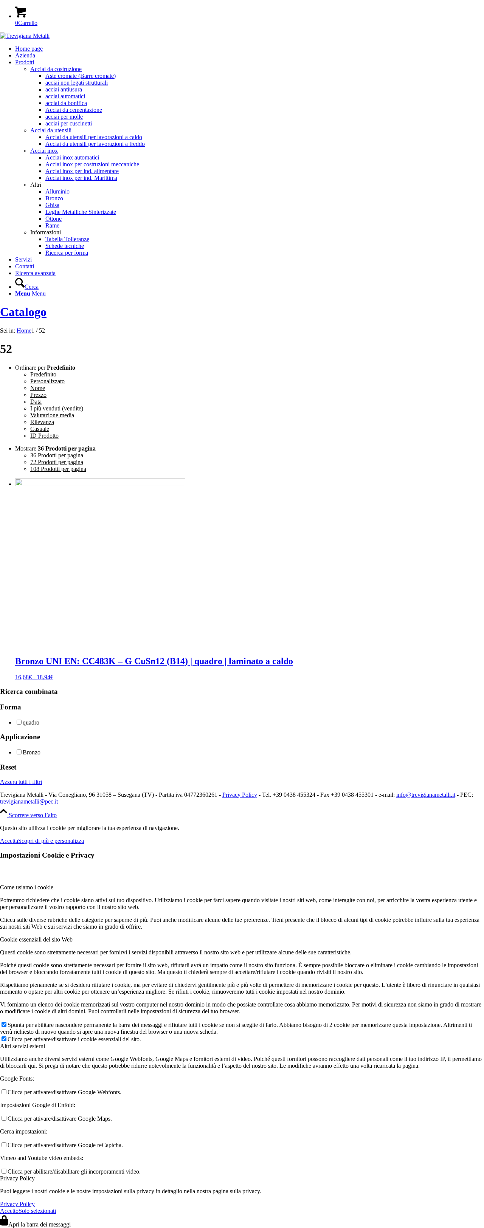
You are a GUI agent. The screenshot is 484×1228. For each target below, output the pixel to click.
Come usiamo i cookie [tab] (26, 887)
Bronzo (31, 752)
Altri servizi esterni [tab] (22, 1046)
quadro (31, 722)
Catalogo (23, 312)
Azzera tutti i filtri (21, 782)
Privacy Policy (239, 794)
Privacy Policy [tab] (17, 1178)
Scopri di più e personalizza (51, 841)
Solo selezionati (37, 1211)
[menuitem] (249, 48)
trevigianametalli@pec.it (29, 801)
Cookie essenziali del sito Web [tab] (36, 939)
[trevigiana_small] (25, 36)
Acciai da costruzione (56, 69)
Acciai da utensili (50, 130)
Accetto (9, 1211)
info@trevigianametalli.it (425, 794)
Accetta (9, 841)
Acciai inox (44, 150)
